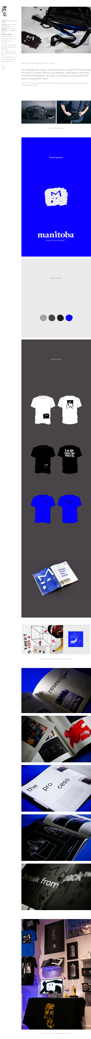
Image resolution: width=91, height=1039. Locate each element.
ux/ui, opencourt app (7, 61)
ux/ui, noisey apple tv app (8, 59)
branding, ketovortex (7, 36)
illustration (4, 43)
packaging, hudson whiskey (8, 45)
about (3, 66)
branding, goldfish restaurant (9, 38)
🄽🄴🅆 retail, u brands (8, 28)
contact (3, 68)
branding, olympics (6, 41)
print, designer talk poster (8, 51)
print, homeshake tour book (9, 57)
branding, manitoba (6, 34)
